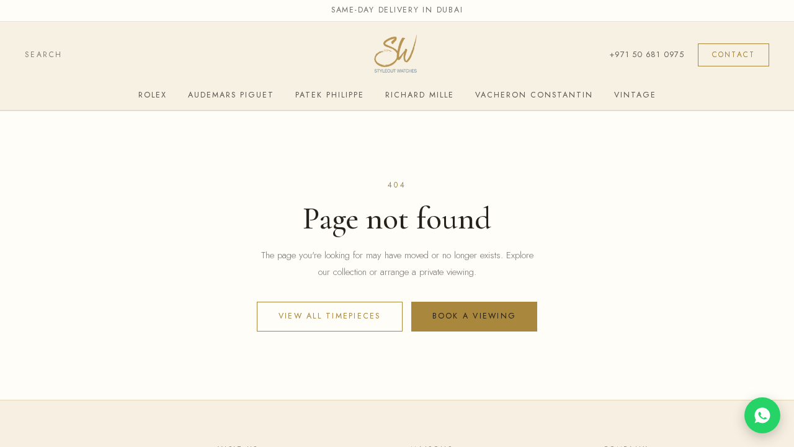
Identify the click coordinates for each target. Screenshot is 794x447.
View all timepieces (330, 316)
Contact (733, 54)
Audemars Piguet (231, 95)
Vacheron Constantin (534, 95)
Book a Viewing (474, 316)
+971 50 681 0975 (646, 54)
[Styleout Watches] (397, 55)
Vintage (635, 95)
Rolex (152, 95)
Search (43, 54)
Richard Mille (419, 95)
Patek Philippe (329, 95)
